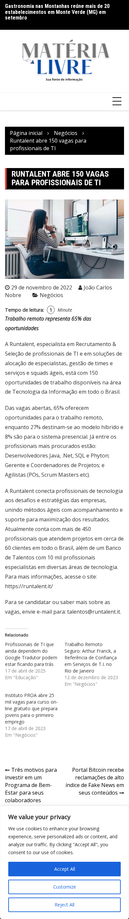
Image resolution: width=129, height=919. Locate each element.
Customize (64, 887)
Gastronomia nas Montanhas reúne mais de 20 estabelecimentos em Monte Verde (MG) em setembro (57, 12)
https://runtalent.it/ (29, 586)
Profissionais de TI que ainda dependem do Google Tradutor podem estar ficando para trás (31, 654)
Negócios (51, 295)
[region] (64, 862)
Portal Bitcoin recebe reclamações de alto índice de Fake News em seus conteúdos (94, 781)
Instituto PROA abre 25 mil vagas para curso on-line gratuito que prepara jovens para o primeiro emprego (31, 708)
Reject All (64, 904)
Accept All (64, 869)
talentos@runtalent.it (93, 611)
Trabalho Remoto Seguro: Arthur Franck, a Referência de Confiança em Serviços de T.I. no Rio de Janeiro (90, 657)
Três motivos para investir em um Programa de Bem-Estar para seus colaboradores (31, 785)
